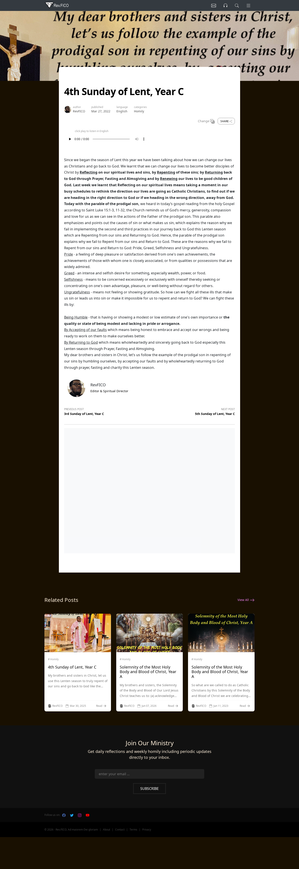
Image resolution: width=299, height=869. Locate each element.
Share (224, 121)
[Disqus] (149, 489)
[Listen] (214, 5)
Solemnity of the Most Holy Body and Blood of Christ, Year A (148, 671)
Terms (133, 829)
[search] (236, 5)
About (106, 829)
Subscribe (149, 788)
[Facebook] (64, 815)
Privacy (146, 829)
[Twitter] (72, 815)
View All (243, 600)
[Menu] (248, 5)
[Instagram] (79, 815)
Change (204, 121)
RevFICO (79, 111)
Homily (139, 111)
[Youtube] (87, 815)
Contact (120, 829)
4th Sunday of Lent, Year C (72, 667)
